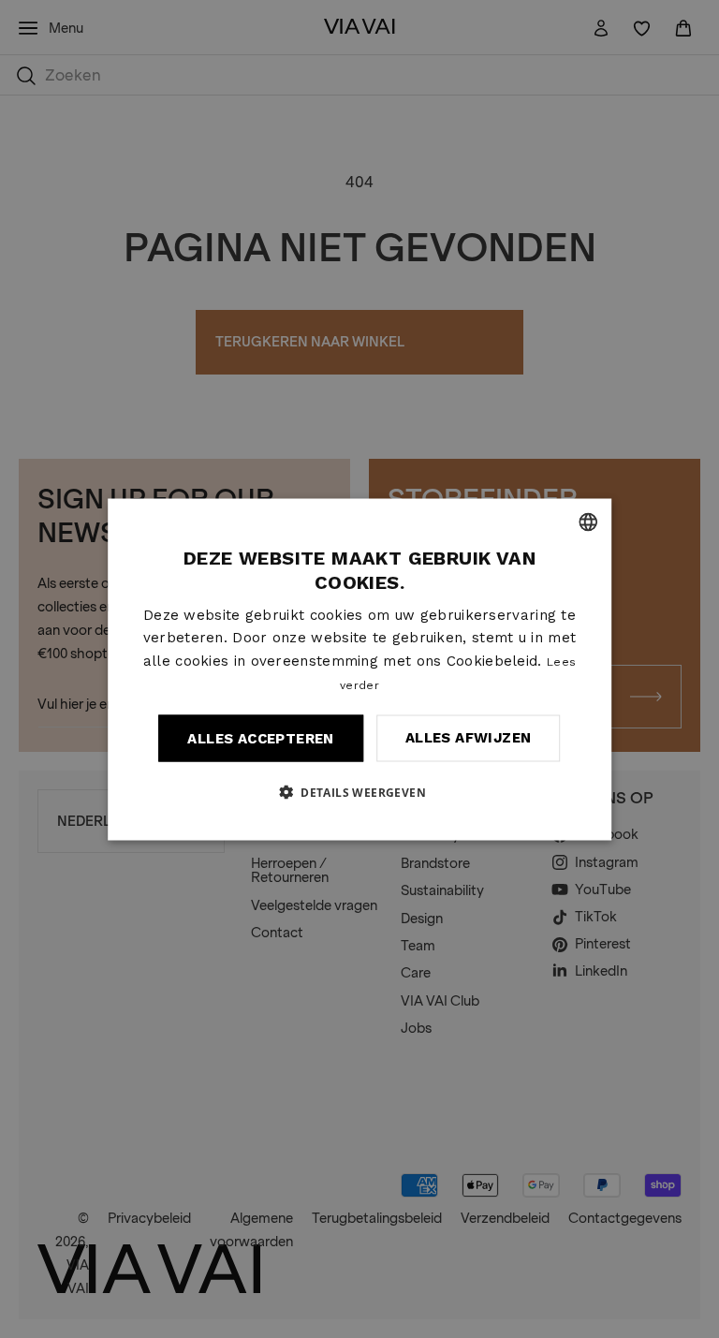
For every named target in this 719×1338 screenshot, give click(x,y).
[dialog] (359, 669)
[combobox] (588, 521)
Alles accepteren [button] (260, 737)
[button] (359, 791)
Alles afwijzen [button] (468, 737)
